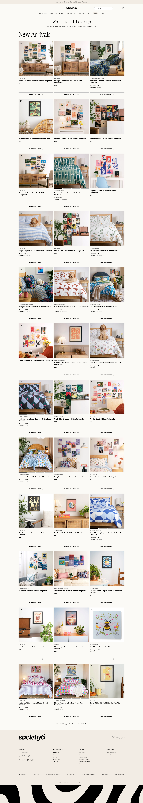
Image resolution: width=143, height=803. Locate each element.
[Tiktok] (122, 737)
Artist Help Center (111, 752)
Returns (55, 757)
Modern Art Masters (61, 360)
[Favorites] (118, 8)
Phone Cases (81, 13)
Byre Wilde (22, 700)
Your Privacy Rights (119, 774)
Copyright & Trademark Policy (88, 774)
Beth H (21, 136)
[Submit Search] (96, 8)
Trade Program (83, 764)
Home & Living (71, 13)
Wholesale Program (84, 761)
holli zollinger (60, 190)
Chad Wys (94, 474)
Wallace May (59, 530)
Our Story (82, 752)
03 (76, 188)
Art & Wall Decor (60, 13)
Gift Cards (55, 761)
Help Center (56, 752)
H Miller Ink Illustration (98, 78)
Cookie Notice (36, 774)
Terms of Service (71, 774)
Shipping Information (58, 754)
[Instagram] (113, 737)
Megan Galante (95, 248)
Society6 (22, 78)
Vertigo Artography (97, 136)
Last (86, 723)
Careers (81, 754)
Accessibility (105, 774)
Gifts (89, 13)
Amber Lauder (59, 474)
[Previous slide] (93, 58)
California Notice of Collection (53, 774)
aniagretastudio (60, 136)
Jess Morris (95, 644)
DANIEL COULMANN (24, 474)
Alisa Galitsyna (96, 304)
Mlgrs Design (59, 416)
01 (58, 188)
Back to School (43, 13)
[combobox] (103, 8)
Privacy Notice (22, 774)
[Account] (115, 8)
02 (67, 188)
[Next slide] (121, 58)
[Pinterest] (118, 737)
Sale (95, 13)
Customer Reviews (84, 759)
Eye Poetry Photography (62, 588)
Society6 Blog (83, 757)
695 (79, 723)
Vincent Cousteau (24, 588)
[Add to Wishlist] (21, 43)
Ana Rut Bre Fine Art (61, 304)
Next (83, 723)
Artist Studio (110, 754)
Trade (102, 13)
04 (85, 188)
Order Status (56, 759)
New (51, 13)
